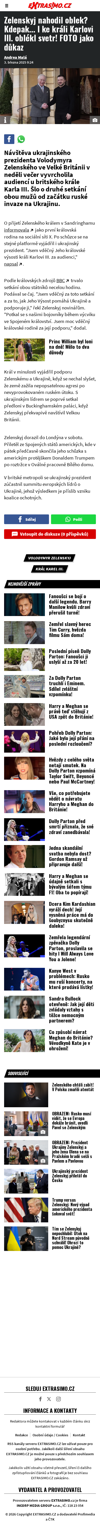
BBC (60, 280)
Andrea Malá (15, 57)
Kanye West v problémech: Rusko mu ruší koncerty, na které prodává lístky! (71, 978)
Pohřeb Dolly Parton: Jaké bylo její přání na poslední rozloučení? (71, 738)
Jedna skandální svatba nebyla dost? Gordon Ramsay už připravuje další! (70, 856)
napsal (11, 264)
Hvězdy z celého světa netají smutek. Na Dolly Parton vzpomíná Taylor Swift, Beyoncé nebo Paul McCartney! (72, 770)
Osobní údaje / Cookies (50, 1435)
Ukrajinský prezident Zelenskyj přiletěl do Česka (70, 1175)
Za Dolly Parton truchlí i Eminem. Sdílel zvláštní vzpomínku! (67, 685)
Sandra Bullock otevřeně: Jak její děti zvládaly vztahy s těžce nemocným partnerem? (71, 1009)
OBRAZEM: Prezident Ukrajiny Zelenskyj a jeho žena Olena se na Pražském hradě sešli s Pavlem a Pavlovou (72, 1151)
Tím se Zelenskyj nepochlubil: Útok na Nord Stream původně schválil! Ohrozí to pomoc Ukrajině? (70, 1238)
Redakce (21, 1435)
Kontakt (79, 1435)
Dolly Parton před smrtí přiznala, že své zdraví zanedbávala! (71, 826)
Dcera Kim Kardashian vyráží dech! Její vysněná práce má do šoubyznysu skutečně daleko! (72, 914)
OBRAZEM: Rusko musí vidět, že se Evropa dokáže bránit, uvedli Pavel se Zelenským (71, 1120)
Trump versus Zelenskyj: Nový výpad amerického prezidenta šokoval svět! (72, 1207)
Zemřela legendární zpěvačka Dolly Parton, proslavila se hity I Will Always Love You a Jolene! (71, 947)
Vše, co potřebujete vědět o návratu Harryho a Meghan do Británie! (71, 801)
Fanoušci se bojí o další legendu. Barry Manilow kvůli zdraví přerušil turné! (70, 604)
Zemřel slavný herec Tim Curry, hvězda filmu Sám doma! (70, 629)
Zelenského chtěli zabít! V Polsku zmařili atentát (73, 1087)
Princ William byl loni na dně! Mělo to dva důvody (71, 347)
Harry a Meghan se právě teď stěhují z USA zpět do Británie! (71, 711)
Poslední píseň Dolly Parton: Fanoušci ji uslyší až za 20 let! (70, 656)
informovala (16, 230)
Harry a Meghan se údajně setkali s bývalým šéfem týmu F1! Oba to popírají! (70, 884)
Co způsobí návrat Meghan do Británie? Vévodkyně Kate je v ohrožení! (71, 1040)
